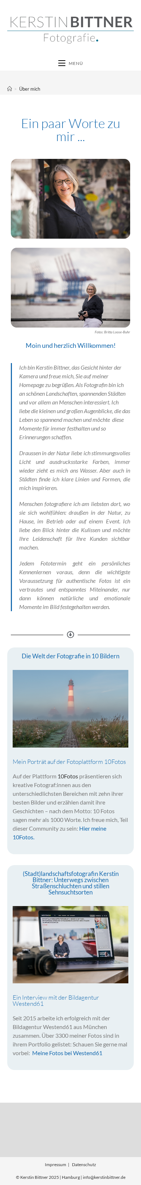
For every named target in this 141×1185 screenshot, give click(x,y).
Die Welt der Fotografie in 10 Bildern (70, 656)
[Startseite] (9, 89)
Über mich (29, 89)
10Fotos (67, 776)
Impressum (55, 1164)
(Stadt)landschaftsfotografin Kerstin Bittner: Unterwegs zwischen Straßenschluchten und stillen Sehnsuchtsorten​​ (71, 883)
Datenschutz (84, 1164)
